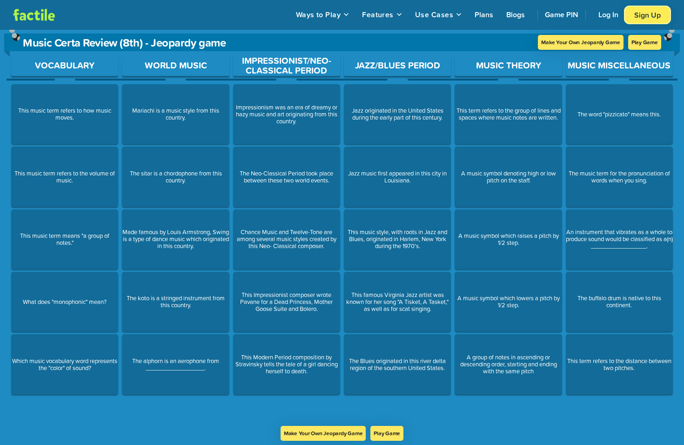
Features (378, 14)
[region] (342, 228)
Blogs (515, 14)
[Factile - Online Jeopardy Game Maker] (34, 15)
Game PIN (561, 14)
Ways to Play (318, 14)
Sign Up (647, 15)
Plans (484, 14)
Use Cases (434, 14)
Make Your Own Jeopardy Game (580, 42)
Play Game (644, 42)
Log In (608, 14)
